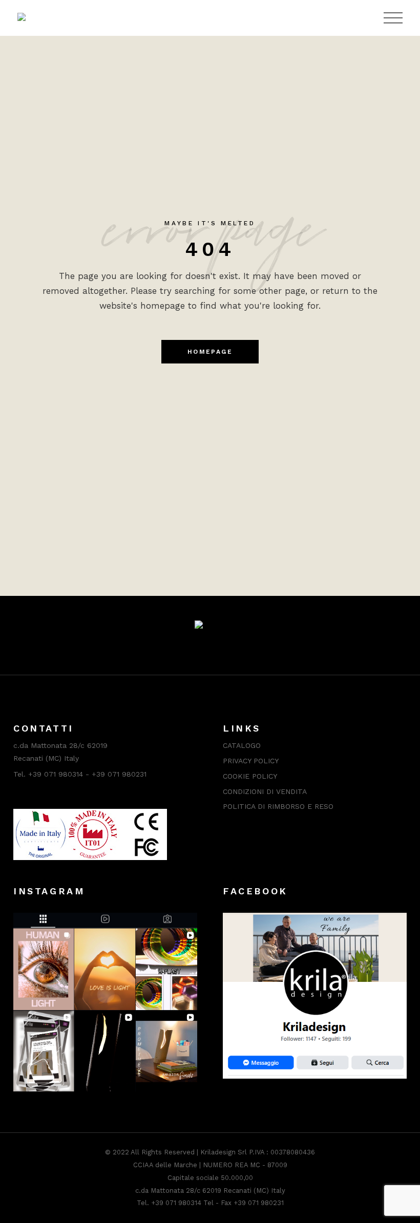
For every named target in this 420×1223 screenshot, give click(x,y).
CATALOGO (242, 745)
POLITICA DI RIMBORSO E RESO (278, 806)
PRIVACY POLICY (251, 761)
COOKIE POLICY (250, 776)
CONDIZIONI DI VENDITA (265, 791)
